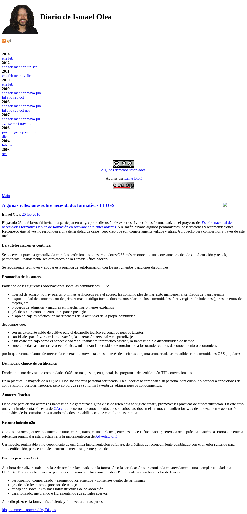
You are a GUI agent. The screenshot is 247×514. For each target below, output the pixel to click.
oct (16, 76)
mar (17, 67)
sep (34, 67)
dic (28, 76)
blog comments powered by (29, 510)
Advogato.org (106, 436)
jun (29, 67)
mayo (31, 93)
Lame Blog (133, 178)
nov (22, 76)
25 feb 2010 (31, 214)
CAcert (59, 408)
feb (10, 58)
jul (4, 97)
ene (4, 58)
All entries (10, 158)
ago (9, 97)
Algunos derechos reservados (123, 170)
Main (6, 196)
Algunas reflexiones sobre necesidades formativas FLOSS (58, 205)
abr (23, 67)
